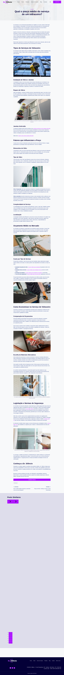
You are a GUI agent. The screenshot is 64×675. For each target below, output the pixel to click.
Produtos (27, 1)
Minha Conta (58, 660)
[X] (12, 668)
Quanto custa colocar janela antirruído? (26, 135)
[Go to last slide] (10, 502)
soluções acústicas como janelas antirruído (41, 128)
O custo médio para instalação (34, 267)
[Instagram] (14, 668)
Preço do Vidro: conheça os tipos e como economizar (42, 488)
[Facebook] (10, 668)
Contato (45, 1)
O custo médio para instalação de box (34, 269)
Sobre (22, 1)
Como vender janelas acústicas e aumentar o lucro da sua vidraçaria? (21, 488)
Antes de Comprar (34, 1)
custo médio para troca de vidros (34, 274)
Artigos (32, 9)
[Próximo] (16, 502)
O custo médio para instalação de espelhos (33, 272)
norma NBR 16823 (29, 408)
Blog (41, 1)
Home (18, 1)
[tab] (10, 633)
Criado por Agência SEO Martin (32, 673)
